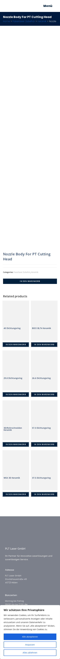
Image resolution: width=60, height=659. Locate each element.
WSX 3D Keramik (12, 478)
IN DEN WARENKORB (30, 281)
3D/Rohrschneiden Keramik (13, 429)
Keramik (42, 21)
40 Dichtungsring (12, 328)
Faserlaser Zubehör (24, 21)
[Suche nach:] (54, 6)
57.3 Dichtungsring (41, 428)
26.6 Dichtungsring (41, 378)
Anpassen (30, 644)
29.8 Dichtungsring (13, 378)
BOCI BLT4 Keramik (41, 328)
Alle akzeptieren (30, 636)
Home (6, 21)
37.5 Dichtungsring (41, 478)
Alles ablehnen (30, 652)
